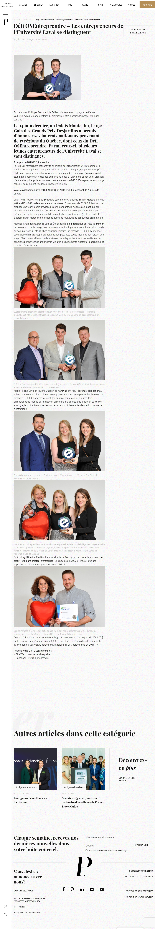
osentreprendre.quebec (39, 654)
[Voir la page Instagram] (92, 889)
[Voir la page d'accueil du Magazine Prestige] (83, 866)
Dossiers (27, 19)
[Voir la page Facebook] (64, 889)
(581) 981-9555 (20, 907)
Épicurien (38, 5)
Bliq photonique (74, 223)
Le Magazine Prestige (140, 871)
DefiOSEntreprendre (38, 657)
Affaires (23, 5)
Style (100, 5)
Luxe (70, 5)
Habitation (54, 5)
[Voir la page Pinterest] (72, 889)
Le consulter (131, 876)
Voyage (131, 5)
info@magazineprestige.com (27, 912)
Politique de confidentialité (139, 891)
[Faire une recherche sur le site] (6, 915)
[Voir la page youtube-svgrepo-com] (102, 889)
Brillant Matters (87, 199)
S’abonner (148, 876)
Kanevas (62, 390)
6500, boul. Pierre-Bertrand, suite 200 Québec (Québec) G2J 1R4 (29, 899)
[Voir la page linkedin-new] (82, 889)
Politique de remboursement (139, 897)
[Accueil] (5, 22)
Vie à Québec (116, 5)
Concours (147, 5)
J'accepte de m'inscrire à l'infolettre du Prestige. (108, 850)
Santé (85, 5)
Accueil (17, 19)
